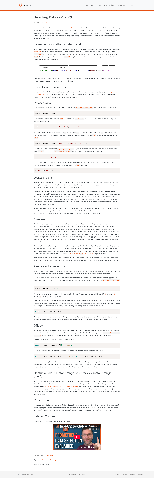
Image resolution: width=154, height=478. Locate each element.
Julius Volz (49, 23)
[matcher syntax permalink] (33, 103)
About (117, 474)
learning (53, 460)
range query (113, 92)
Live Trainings (109, 5)
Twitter (83, 474)
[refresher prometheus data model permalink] (33, 44)
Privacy (132, 474)
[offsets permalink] (33, 325)
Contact (124, 474)
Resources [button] (121, 5)
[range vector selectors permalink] (33, 266)
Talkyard (52, 464)
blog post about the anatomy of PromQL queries (61, 386)
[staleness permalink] (33, 219)
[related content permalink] (33, 416)
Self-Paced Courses (93, 5)
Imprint (140, 474)
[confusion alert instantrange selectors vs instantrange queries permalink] (33, 373)
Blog (131, 5)
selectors (46, 460)
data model (37, 52)
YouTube (73, 474)
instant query (41, 94)
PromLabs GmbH (28, 474)
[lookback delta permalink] (33, 177)
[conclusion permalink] (33, 400)
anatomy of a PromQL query (71, 28)
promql (40, 460)
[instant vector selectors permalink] (33, 87)
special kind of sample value (81, 254)
